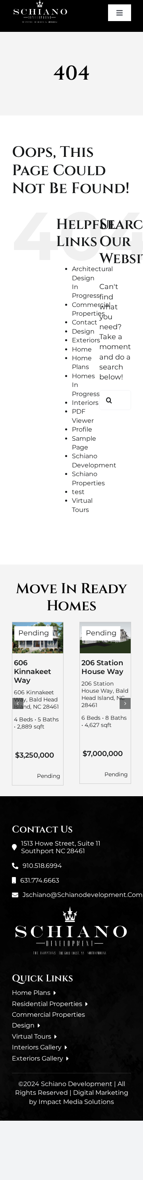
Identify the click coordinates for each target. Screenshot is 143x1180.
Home (82, 349)
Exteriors (86, 340)
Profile (82, 429)
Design (83, 331)
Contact (84, 322)
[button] (18, 703)
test (78, 492)
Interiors (85, 402)
